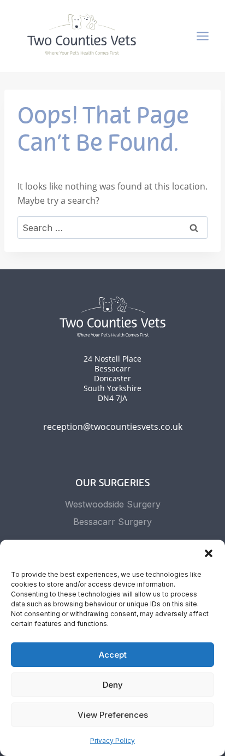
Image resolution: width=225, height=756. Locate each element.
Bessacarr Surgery (112, 521)
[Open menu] (208, 36)
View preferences (113, 715)
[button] (208, 553)
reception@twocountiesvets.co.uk (112, 427)
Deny (113, 685)
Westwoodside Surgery (113, 504)
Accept (113, 654)
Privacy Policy (112, 740)
